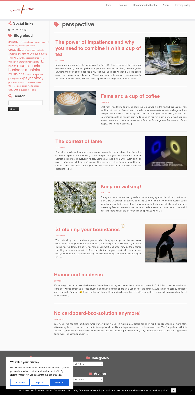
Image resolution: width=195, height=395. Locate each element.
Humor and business (78, 274)
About (166, 5)
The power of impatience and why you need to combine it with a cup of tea (98, 48)
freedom (29, 57)
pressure (18, 78)
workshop (32, 89)
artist (15, 41)
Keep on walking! (121, 186)
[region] (39, 373)
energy (28, 53)
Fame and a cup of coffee (130, 95)
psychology (33, 78)
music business (24, 67)
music (23, 65)
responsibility (23, 82)
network (28, 74)
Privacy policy (182, 5)
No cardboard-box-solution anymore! (97, 312)
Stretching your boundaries (87, 229)
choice (11, 45)
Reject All (39, 382)
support (24, 89)
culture (25, 50)
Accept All (59, 382)
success (14, 89)
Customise (20, 382)
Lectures (122, 5)
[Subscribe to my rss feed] (10, 29)
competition (18, 46)
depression (33, 50)
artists (22, 42)
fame (12, 57)
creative (32, 46)
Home (108, 5)
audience (29, 41)
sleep (19, 85)
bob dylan (37, 42)
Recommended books (145, 5)
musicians (16, 73)
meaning (31, 61)
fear (23, 57)
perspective (37, 74)
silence (32, 82)
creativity (14, 49)
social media (27, 85)
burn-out (45, 42)
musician (33, 69)
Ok (173, 390)
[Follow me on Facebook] (22, 29)
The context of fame (78, 141)
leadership (22, 61)
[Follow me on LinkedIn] (26, 29)
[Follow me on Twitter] (18, 29)
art (10, 42)
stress (36, 85)
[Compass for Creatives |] (22, 9)
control (26, 45)
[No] (191, 390)
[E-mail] (14, 29)
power (11, 78)
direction (41, 50)
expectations (40, 53)
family (19, 58)
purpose (12, 82)
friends (36, 57)
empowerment (16, 53)
